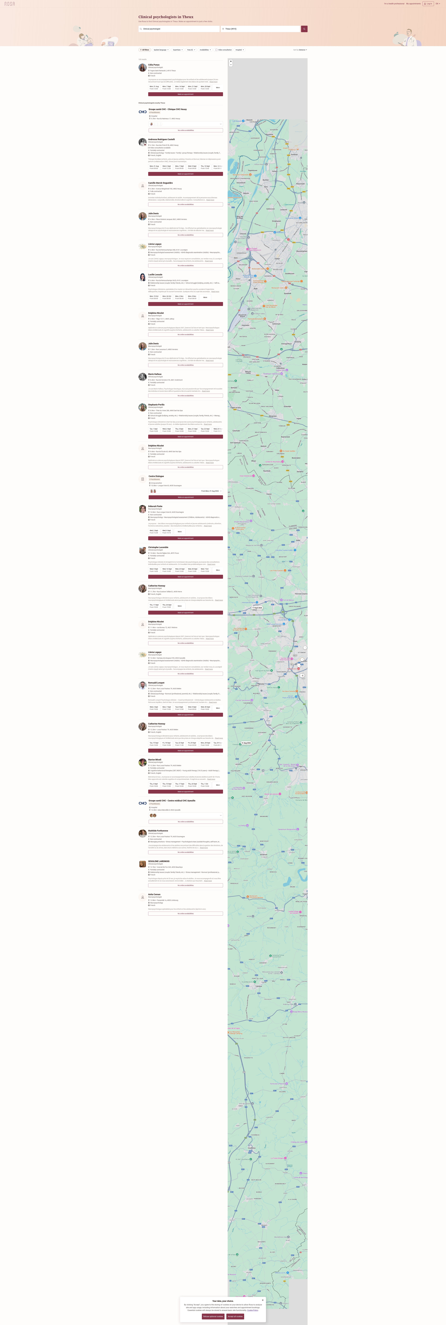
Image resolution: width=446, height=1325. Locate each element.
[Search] (304, 29)
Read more (213, 82)
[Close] (262, 1300)
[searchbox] (179, 29)
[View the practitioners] (186, 124)
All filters (145, 50)
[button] (257, 607)
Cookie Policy (252, 1310)
